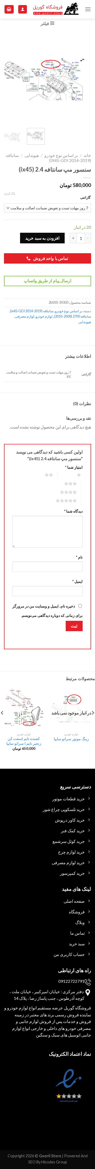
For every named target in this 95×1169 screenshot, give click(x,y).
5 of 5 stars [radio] (60, 500)
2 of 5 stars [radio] (42, 475)
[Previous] (82, 79)
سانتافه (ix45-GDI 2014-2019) (32, 311)
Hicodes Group (54, 1162)
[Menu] (88, 9)
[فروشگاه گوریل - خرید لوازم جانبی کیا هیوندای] (56, 9)
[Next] (8, 79)
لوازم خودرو (44, 316)
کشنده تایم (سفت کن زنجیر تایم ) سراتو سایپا (23, 741)
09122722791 (71, 981)
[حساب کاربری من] (22, 9)
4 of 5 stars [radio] (62, 492)
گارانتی (85, 197)
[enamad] (68, 1090)
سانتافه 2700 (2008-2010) (72, 316)
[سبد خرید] (9, 9)
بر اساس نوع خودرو (61, 155)
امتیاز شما (74, 467)
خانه (87, 155)
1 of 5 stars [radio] (72, 475)
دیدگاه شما (73, 511)
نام (79, 557)
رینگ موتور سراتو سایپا (71, 739)
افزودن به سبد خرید (42, 237)
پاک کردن (9, 193)
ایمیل (77, 581)
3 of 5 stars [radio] (64, 483)
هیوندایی (32, 155)
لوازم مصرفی (24, 316)
